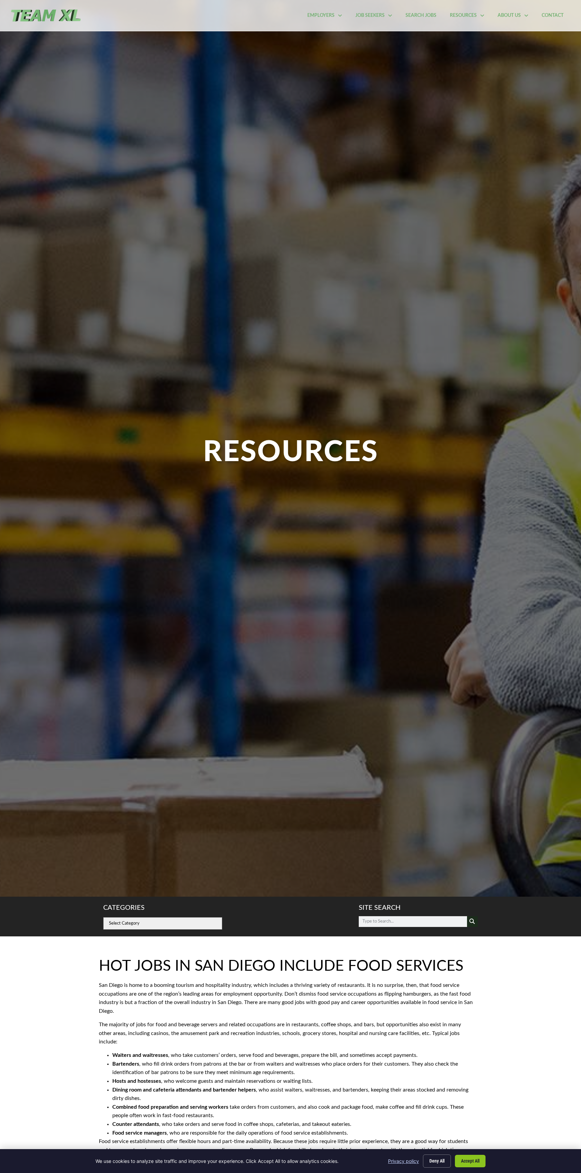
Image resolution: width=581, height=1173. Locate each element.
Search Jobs (424, 17)
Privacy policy (403, 1161)
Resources (470, 17)
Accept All (470, 1161)
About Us (516, 17)
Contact (556, 17)
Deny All (436, 1161)
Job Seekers (377, 17)
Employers (328, 17)
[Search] (472, 921)
